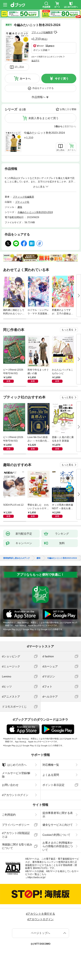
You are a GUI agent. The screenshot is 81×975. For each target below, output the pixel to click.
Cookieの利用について (56, 834)
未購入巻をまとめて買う (43, 118)
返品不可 (35, 61)
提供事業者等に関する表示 (57, 814)
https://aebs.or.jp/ (36, 877)
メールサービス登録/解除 (16, 774)
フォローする (55, 32)
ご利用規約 (9, 814)
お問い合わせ (10, 784)
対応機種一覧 (50, 764)
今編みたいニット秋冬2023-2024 (44, 132)
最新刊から (70, 126)
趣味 (19, 207)
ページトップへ (40, 933)
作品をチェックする (43, 88)
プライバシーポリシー (15, 824)
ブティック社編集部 (42, 32)
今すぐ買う (62, 78)
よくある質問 (50, 774)
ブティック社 (22, 202)
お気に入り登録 (68, 109)
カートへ (25, 78)
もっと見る (67, 329)
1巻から (58, 126)
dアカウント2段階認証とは (16, 834)
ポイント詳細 (40, 50)
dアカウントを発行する (40, 913)
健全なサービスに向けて (57, 824)
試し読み (19, 66)
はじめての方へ (17, 764)
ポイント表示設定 (53, 784)
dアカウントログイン (15, 795)
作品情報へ (38, 97)
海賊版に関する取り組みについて (17, 846)
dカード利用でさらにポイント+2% (46, 57)
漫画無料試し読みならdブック (16, 558)
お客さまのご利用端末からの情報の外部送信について (57, 846)
